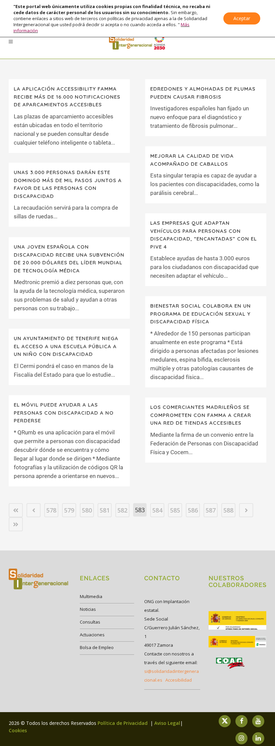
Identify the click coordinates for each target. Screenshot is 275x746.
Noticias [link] (88, 609)
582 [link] (122, 510)
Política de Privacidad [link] (123, 723)
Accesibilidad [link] (178, 680)
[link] (137, 41)
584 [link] (157, 510)
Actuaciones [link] (92, 635)
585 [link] (175, 510)
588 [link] (228, 510)
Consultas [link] (90, 622)
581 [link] (105, 510)
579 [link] (69, 510)
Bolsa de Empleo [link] (97, 647)
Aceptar (241, 18)
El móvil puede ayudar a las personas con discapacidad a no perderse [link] (64, 413)
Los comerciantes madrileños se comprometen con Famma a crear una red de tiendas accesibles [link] (200, 415)
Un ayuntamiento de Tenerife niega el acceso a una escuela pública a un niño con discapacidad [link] (66, 346)
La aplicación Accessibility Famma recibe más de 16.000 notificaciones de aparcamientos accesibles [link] (67, 97)
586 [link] (193, 510)
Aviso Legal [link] (167, 723)
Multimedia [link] (91, 596)
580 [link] (87, 510)
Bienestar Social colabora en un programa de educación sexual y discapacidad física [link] (200, 314)
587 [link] (211, 510)
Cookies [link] (18, 730)
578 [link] (51, 510)
